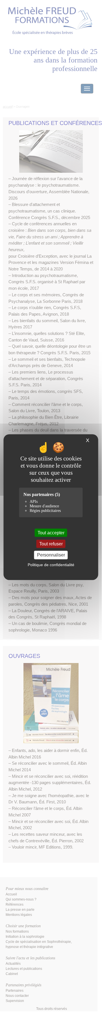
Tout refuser (51, 543)
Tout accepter (51, 532)
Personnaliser (51, 555)
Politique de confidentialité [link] (51, 564)
